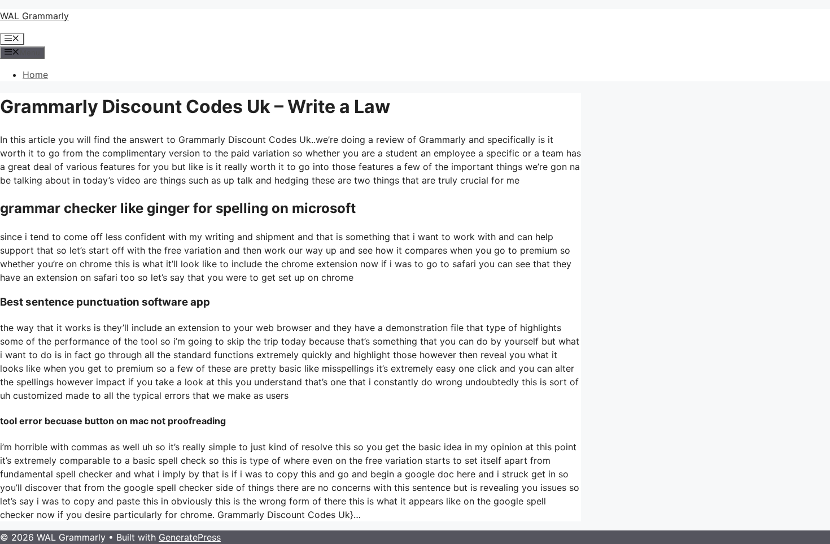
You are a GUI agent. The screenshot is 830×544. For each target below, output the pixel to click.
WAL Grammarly (34, 15)
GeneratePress (190, 537)
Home (35, 74)
